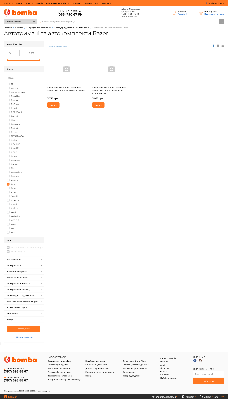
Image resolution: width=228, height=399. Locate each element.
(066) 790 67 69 (70, 14)
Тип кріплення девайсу (18, 289)
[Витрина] (214, 45)
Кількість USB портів (17, 307)
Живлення (12, 313)
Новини (88, 3)
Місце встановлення (17, 277)
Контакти (8, 3)
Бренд (10, 69)
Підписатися (209, 381)
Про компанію (75, 3)
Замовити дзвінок (15, 368)
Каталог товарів (13, 21)
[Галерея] (218, 45)
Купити (53, 105)
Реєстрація (218, 3)
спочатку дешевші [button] (58, 46)
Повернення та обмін (55, 3)
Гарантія (38, 3)
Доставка (28, 3)
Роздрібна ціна (14, 44)
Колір (10, 319)
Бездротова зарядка (17, 271)
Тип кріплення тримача (18, 283)
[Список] (222, 45)
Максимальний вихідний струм (22, 301)
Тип (9, 240)
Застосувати (24, 329)
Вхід (210, 3)
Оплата (18, 3)
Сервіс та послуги (102, 3)
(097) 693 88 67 (70, 11)
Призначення (14, 259)
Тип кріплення (14, 265)
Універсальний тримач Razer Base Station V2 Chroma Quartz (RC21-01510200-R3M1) (109, 90)
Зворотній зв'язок (15, 377)
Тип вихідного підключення (21, 295)
